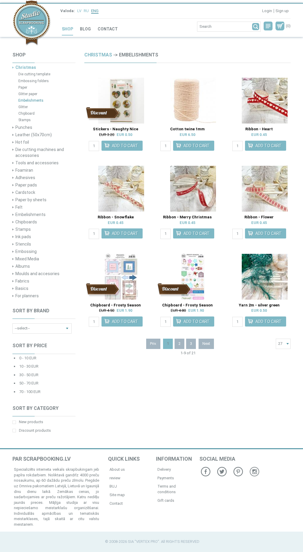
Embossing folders (33, 81)
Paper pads (26, 185)
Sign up (282, 11)
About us (117, 469)
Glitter (23, 107)
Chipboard (26, 113)
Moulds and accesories (37, 273)
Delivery (164, 469)
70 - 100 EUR (30, 391)
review (114, 478)
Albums (22, 266)
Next (206, 343)
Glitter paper (27, 94)
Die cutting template (34, 74)
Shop (67, 29)
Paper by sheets (30, 199)
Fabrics (22, 281)
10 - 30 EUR (28, 366)
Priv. (153, 343)
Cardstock (25, 192)
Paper (22, 87)
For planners (27, 295)
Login (267, 11)
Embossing (26, 251)
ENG (95, 11)
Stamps (24, 120)
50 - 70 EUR (28, 383)
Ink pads (23, 236)
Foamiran (24, 170)
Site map (117, 495)
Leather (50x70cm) (33, 134)
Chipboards (26, 222)
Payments (165, 478)
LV (79, 11)
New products (31, 422)
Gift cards (165, 500)
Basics (21, 288)
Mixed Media (27, 258)
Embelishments (30, 100)
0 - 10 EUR (27, 358)
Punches (23, 127)
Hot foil (22, 142)
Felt (18, 207)
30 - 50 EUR (28, 375)
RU (86, 11)
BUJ (113, 486)
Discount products (35, 430)
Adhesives (25, 177)
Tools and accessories (37, 162)
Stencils (23, 244)
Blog (85, 29)
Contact (108, 29)
